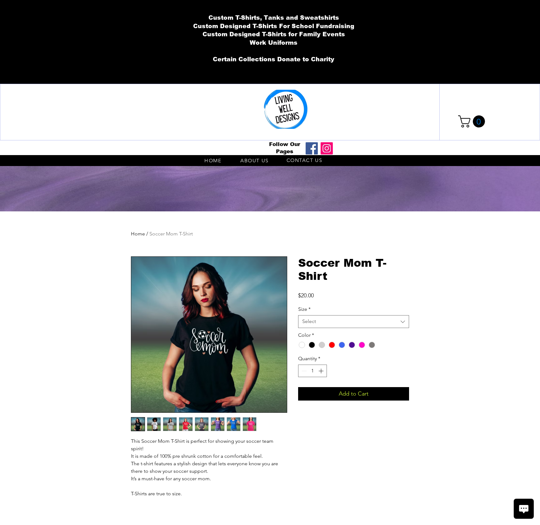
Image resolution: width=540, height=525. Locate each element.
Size (304, 309)
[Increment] (321, 371)
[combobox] (353, 321)
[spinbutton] (312, 371)
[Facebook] (312, 148)
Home (138, 234)
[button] (473, 121)
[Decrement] (303, 371)
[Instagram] (327, 148)
